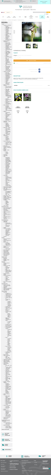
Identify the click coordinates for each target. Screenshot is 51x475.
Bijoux (7, 337)
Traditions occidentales (7, 25)
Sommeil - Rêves (8, 185)
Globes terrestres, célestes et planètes (7, 361)
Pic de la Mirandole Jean (9, 57)
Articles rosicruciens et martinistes (6, 420)
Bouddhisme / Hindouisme (8, 75)
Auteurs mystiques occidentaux (7, 41)
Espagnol (7, 201)
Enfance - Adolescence (8, 179)
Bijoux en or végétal (7, 397)
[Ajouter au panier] (18, 112)
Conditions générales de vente (14, 461)
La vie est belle (8, 296)
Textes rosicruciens (9, 423)
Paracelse (7, 56)
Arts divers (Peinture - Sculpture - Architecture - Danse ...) (8, 147)
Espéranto (7, 202)
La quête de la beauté (8, 299)
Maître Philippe (8, 52)
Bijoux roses (8, 400)
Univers (7, 143)
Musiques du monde (7, 265)
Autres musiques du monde (8, 272)
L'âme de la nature (7, 360)
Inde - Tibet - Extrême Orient (8, 358)
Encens (3, 237)
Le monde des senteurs (8, 328)
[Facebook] (44, 69)
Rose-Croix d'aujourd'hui (7, 207)
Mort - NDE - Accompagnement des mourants (7, 189)
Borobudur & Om (8, 401)
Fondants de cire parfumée (10, 330)
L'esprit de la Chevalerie (7, 359)
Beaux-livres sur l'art (9, 303)
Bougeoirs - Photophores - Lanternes (8, 384)
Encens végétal (6, 250)
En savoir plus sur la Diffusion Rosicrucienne (26, 463)
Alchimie (7, 26)
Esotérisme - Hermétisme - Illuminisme (8, 36)
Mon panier (2, 464)
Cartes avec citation (7, 372)
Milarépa (7, 98)
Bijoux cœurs (8, 395)
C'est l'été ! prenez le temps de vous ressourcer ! (7, 418)
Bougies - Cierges (6, 259)
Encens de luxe (8, 248)
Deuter (7, 276)
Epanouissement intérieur (8, 186)
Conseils (35, 462)
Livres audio (5, 155)
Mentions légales (13, 467)
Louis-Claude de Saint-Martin (8, 230)
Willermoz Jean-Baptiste (8, 233)
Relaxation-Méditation (7, 275)
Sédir (6, 63)
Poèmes (7, 152)
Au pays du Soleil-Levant (8, 312)
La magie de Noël (8, 351)
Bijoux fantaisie (9, 345)
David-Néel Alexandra (7, 90)
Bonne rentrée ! (6, 354)
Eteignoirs (5, 260)
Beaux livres (5, 145)
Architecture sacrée (9, 27)
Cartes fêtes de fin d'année (8, 377)
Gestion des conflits (7, 183)
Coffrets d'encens (6, 252)
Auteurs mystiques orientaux (7, 85)
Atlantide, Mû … (8, 107)
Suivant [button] (49, 32)
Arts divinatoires (6, 198)
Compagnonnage (8, 33)
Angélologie (5, 221)
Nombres (5, 236)
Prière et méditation (7, 138)
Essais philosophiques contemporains (8, 131)
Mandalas (7, 136)
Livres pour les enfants (7, 187)
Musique (5, 149)
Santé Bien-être (5, 283)
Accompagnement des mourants (8, 191)
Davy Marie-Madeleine (7, 45)
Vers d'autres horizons (8, 310)
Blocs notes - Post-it (9, 366)
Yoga (6, 81)
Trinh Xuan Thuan (8, 144)
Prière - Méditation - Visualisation (7, 135)
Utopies (7, 132)
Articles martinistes (7, 425)
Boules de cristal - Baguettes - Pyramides (8, 412)
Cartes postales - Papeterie (6, 364)
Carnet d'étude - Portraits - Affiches (9, 426)
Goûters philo (8, 133)
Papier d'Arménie (6, 289)
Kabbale (5, 227)
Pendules (7, 413)
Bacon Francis (8, 42)
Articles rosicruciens (7, 422)
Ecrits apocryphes (8, 114)
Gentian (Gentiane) (27, 107)
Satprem (7, 102)
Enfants (5, 409)
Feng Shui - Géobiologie (7, 197)
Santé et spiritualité (9, 170)
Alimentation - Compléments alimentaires (8, 158)
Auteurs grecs (8, 128)
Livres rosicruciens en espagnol (7, 213)
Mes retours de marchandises (3, 469)
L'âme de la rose (8, 295)
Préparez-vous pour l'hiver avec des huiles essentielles (7, 285)
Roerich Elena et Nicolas (8, 100)
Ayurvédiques (8, 243)
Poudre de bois (6, 251)
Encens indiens (6, 242)
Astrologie (7, 28)
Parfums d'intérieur (7, 393)
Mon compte (3, 460)
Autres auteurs (8, 129)
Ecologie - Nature (6, 196)
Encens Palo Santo (7, 249)
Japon (6, 269)
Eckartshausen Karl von (9, 50)
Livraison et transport (14, 469)
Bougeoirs (5, 258)
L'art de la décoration (7, 405)
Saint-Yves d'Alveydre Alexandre (7, 59)
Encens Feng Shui (6, 253)
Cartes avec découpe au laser (8, 371)
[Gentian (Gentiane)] (27, 97)
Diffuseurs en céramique (7, 288)
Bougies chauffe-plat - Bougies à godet (8, 389)
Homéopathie (8, 164)
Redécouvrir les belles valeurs (9, 348)
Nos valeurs (24, 465)
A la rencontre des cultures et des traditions (27, 471)
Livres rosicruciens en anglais (7, 211)
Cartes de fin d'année (8, 353)
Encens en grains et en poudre (7, 241)
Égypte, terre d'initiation (8, 318)
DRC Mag (35, 464)
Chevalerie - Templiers (7, 31)
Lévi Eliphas (7, 51)
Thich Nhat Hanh (8, 103)
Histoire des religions (7, 116)
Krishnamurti (8, 93)
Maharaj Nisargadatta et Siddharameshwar (8, 95)
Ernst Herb (7, 277)
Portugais (7, 204)
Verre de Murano (8, 403)
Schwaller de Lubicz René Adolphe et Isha (8, 62)
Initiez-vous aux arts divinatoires (8, 416)
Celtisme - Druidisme (7, 32)
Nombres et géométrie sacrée (8, 39)
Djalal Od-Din (8, 91)
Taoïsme (7, 80)
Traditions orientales (7, 71)
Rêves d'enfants (8, 346)
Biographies (5, 154)
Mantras (5, 264)
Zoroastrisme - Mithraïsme (8, 83)
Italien (6, 203)
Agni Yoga (7, 72)
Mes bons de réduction (4, 471)
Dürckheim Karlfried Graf (8, 48)
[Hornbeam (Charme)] (31, 31)
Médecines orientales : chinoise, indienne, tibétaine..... (8, 168)
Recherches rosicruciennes (6, 210)
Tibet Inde (7, 268)
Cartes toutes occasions (8, 369)
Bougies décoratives (7, 391)
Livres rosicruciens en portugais (7, 216)
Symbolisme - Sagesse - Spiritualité (7, 121)
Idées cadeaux (4, 291)
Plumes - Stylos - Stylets (8, 379)
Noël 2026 (5, 292)
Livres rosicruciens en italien (7, 215)
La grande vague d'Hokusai (9, 316)
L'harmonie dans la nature (9, 308)
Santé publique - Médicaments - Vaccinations (8, 172)
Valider (48, 12)
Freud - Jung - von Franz (8, 181)
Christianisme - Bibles (8, 113)
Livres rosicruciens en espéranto (7, 218)
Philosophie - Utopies (7, 127)
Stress (7, 174)
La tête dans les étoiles (8, 320)
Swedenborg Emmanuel (8, 67)
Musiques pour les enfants (6, 274)
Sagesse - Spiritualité (7, 124)
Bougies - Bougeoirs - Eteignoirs (7, 382)
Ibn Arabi (7, 92)
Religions (5, 111)
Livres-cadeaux (6, 205)
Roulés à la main (8, 244)
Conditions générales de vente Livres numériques (14, 464)
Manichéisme (8, 77)
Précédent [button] (14, 32)
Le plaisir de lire (8, 306)
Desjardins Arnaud (8, 46)
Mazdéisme (7, 78)
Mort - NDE (7, 194)
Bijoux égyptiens (8, 398)
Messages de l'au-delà (8, 193)
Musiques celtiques (9, 270)
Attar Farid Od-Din (8, 74)
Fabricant (23, 468)
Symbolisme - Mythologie (8, 126)
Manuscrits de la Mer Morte (8, 119)
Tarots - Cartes (8, 414)
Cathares (7, 29)
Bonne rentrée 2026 (5, 429)
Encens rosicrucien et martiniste (7, 239)
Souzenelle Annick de (8, 65)
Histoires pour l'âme (9, 350)
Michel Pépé (7, 279)
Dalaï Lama (7, 89)
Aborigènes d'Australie (7, 106)
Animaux (7, 176)
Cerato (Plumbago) (18, 107)
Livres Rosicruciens (5, 206)
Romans (7, 153)
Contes (7, 151)
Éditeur (23, 466)
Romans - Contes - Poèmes (7, 150)
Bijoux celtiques (9, 343)
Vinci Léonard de (8, 70)
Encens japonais (6, 247)
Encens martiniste (8, 427)
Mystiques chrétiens (7, 54)
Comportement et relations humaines (9, 178)
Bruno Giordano (8, 44)
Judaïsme (7, 118)
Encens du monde (8, 326)
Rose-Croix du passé (7, 208)
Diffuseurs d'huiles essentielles (9, 333)
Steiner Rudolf (8, 66)
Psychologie (5, 175)
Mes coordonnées (3, 462)
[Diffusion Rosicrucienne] (25, 7)
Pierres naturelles (8, 402)
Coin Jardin (7, 406)
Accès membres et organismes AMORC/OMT (45, 461)
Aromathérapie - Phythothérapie (8, 160)
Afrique (7, 266)
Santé (4, 156)
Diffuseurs (5, 287)
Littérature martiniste (7, 228)
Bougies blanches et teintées (8, 387)
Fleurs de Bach (8, 163)
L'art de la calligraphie (9, 305)
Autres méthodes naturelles (8, 162)
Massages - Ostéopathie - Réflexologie (8, 166)
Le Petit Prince (9, 323)
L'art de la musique (9, 301)
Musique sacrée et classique (6, 263)
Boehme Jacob (8, 43)
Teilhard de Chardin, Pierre (8, 69)
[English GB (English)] (1, 12)
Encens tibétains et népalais (7, 246)
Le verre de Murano (9, 339)
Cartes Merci (8, 373)
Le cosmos (9, 321)
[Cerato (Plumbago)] (18, 97)
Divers (7, 280)
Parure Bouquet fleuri (9, 341)
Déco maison (8, 407)
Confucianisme (8, 76)
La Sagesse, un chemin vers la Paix (9, 294)
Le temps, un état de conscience (8, 325)
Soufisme (7, 79)
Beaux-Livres (8, 307)
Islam (6, 117)
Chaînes (7, 404)
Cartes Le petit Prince (8, 375)
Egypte (7, 34)
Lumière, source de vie (9, 298)
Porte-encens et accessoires (6, 255)
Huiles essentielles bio (9, 335)
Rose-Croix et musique (7, 281)
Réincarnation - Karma (7, 195)
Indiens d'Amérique (9, 110)
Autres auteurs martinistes (8, 235)
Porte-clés (7, 380)
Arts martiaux (8, 73)
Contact (23, 472)
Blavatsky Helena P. (8, 88)
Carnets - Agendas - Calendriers (8, 367)
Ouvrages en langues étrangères (7, 199)
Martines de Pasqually (7, 231)
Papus (7, 55)
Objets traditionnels (7, 355)
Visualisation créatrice (8, 139)
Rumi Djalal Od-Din (9, 101)
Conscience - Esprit (9, 142)
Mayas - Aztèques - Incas (9, 109)
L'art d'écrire (6, 362)
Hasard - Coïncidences (8, 184)
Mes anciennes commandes (3, 466)
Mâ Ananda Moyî (9, 97)
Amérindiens (8, 267)
